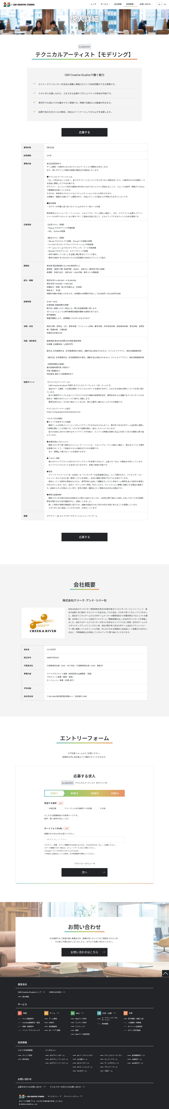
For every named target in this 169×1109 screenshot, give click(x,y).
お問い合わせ (145, 4)
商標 (28, 1101)
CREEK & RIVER (55, 992)
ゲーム (52, 1013)
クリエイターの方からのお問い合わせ (65, 1087)
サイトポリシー (53, 1096)
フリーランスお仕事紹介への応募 (78, 808)
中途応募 (52, 808)
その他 (102, 808)
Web (78, 1013)
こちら (66, 818)
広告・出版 (107, 1013)
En (165, 4)
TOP (165, 973)
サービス (104, 4)
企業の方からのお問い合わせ (30, 1087)
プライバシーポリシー (83, 863)
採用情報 (129, 4)
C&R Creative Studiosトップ (29, 992)
